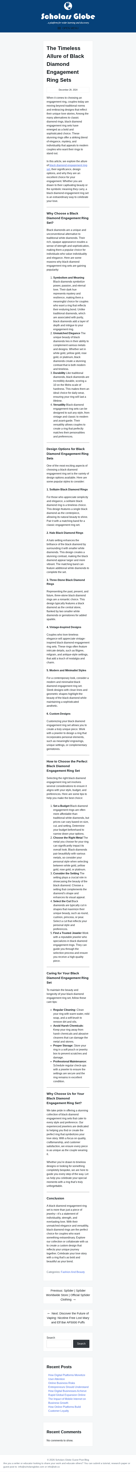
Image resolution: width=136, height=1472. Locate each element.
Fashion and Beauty (73, 1272)
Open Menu (70, 28)
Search (51, 1337)
